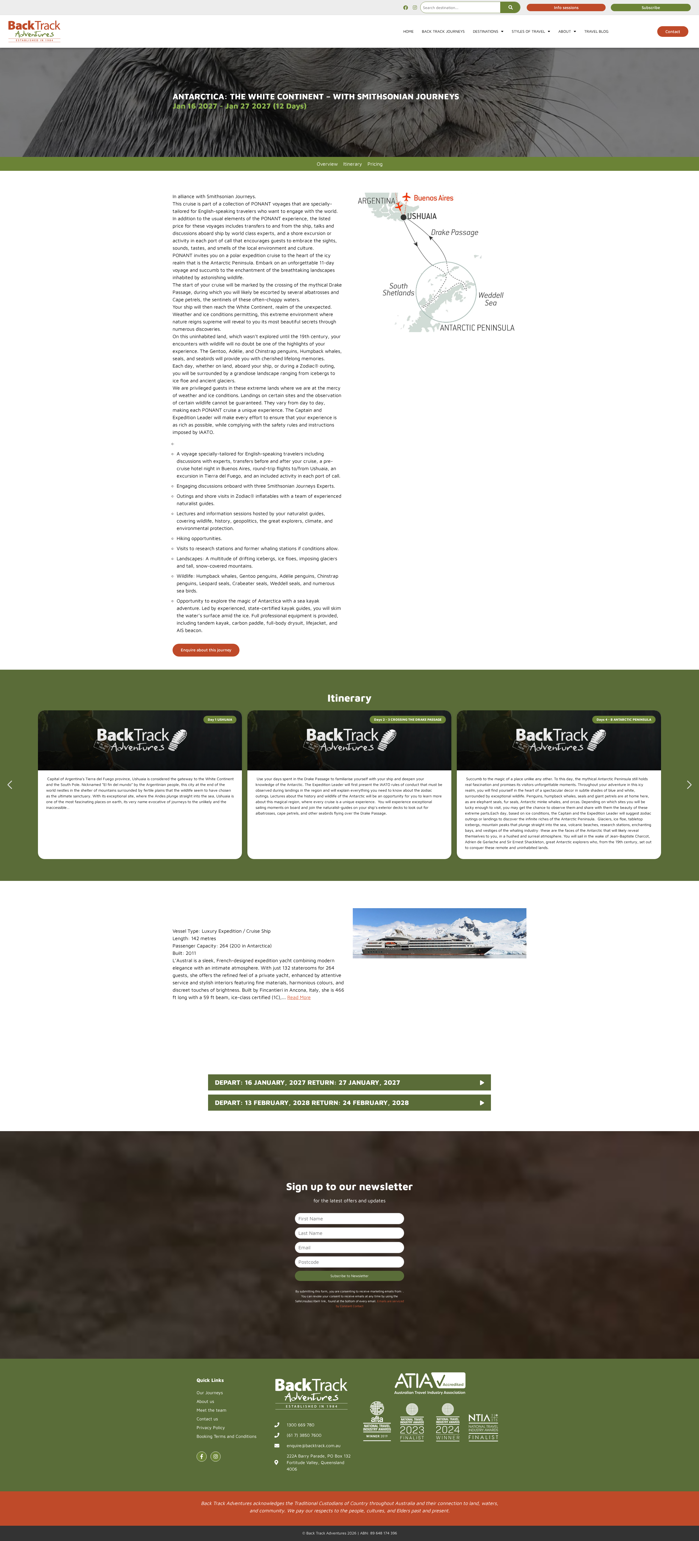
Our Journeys (210, 1392)
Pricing (375, 164)
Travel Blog (596, 31)
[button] (689, 785)
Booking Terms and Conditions (226, 1436)
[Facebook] (405, 7)
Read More (299, 997)
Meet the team (211, 1410)
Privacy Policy (211, 1427)
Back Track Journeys (443, 31)
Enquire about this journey (206, 650)
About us (205, 1401)
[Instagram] (414, 7)
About (564, 31)
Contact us (207, 1418)
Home (408, 31)
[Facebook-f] (202, 1456)
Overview (327, 164)
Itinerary (352, 164)
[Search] (510, 7)
